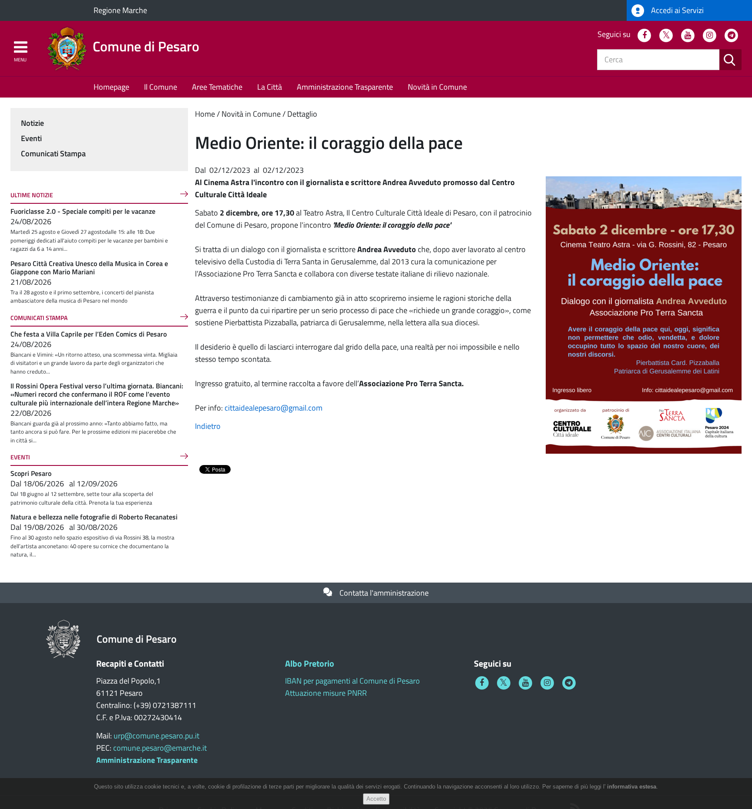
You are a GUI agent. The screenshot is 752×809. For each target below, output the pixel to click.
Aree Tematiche (217, 87)
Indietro (208, 426)
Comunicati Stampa (53, 153)
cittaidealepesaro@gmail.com (273, 408)
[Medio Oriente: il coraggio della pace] (644, 314)
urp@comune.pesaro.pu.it (156, 736)
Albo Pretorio (309, 663)
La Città (269, 87)
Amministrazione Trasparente (345, 87)
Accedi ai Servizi (676, 10)
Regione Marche (120, 10)
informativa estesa (631, 786)
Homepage (111, 87)
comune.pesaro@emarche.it (160, 748)
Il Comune (160, 87)
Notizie (32, 123)
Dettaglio (302, 114)
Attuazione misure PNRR (326, 693)
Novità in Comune (437, 87)
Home (205, 114)
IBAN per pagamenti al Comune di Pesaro (352, 681)
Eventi (31, 138)
